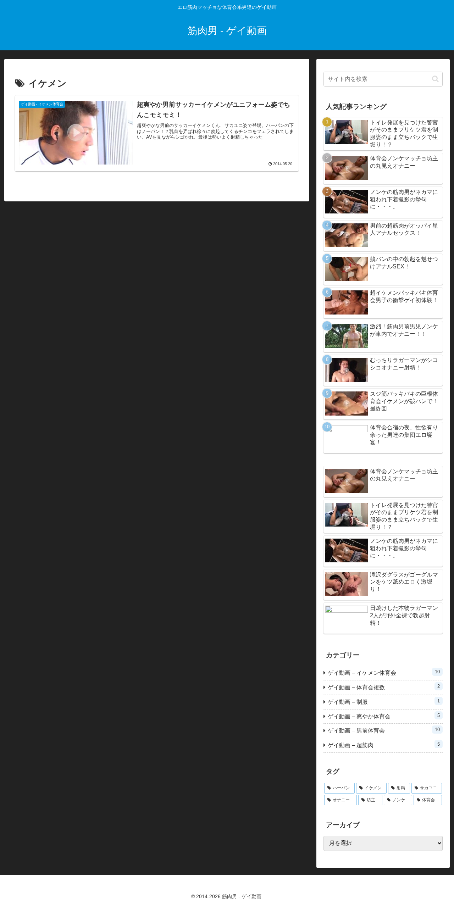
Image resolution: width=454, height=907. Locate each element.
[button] (435, 79)
